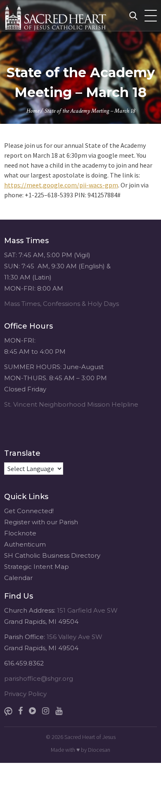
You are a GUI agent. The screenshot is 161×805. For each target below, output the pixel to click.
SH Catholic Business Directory (52, 555)
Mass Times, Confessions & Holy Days (61, 304)
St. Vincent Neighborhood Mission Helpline (71, 404)
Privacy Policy (25, 694)
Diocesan (99, 749)
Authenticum (25, 544)
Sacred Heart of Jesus (90, 737)
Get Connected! (29, 511)
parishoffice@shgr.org (38, 678)
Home (32, 111)
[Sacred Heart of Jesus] (72, 15)
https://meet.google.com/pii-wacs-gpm (61, 185)
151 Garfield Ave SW (87, 610)
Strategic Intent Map (36, 567)
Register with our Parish (41, 522)
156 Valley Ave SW (74, 637)
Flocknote (20, 533)
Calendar (18, 578)
